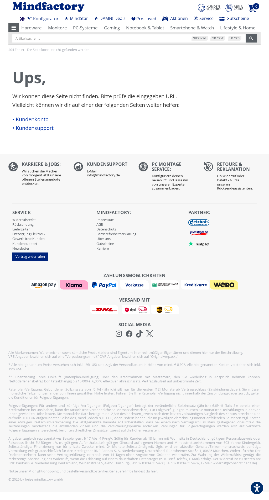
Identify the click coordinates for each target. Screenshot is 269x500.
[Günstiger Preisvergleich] (198, 232)
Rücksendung (23, 224)
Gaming (112, 28)
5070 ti (234, 38)
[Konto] (234, 8)
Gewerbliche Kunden (28, 238)
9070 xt (218, 38)
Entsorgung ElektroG (28, 233)
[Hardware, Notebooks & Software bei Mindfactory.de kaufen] (69, 7)
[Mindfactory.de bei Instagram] (119, 334)
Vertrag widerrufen (30, 256)
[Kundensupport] (209, 7)
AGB (99, 224)
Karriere (102, 248)
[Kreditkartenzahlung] (195, 284)
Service (206, 18)
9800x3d (199, 38)
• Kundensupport (33, 128)
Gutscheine (237, 18)
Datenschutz (106, 229)
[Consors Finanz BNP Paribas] (165, 284)
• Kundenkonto (30, 119)
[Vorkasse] (135, 284)
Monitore (57, 28)
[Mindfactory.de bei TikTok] (139, 334)
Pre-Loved (146, 19)
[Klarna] (74, 284)
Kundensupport (24, 243)
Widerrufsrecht (24, 219)
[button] (13, 27)
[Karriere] (37, 175)
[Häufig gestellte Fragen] (102, 171)
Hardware (31, 28)
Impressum (105, 219)
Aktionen (178, 18)
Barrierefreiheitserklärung (116, 233)
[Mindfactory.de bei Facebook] (129, 334)
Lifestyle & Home (238, 28)
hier (154, 471)
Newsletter (20, 248)
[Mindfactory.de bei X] (150, 334)
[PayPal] (105, 284)
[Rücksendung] (232, 177)
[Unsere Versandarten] (134, 309)
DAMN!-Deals (112, 18)
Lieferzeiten (21, 229)
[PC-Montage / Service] (167, 177)
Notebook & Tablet (145, 28)
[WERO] (224, 284)
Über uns (103, 238)
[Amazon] (44, 284)
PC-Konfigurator (42, 19)
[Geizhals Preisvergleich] (198, 222)
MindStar (78, 18)
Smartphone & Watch (192, 28)
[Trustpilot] (198, 243)
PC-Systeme (85, 28)
